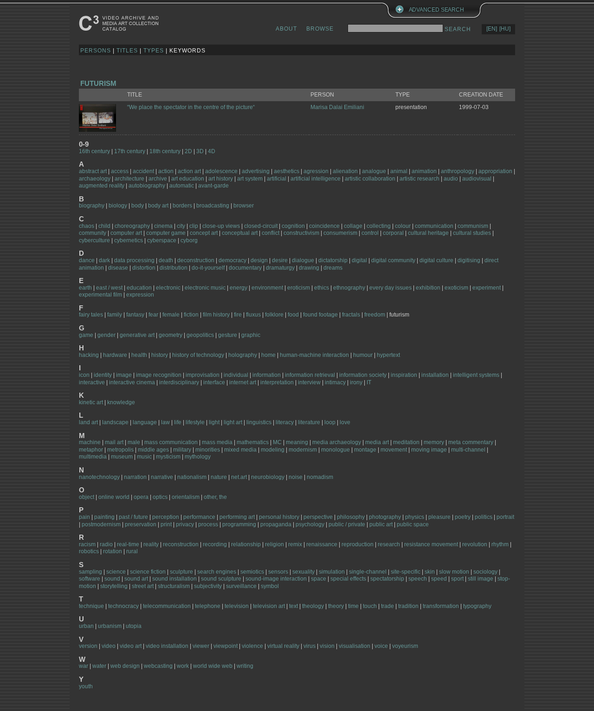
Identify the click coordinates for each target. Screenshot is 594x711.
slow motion (454, 572)
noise (296, 477)
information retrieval (310, 375)
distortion (143, 268)
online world (113, 497)
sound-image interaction (276, 578)
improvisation (203, 375)
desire (280, 260)
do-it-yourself (208, 268)
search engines (216, 572)
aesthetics (286, 171)
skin (430, 572)
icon (84, 375)
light (214, 422)
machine (90, 442)
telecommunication (167, 606)
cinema (163, 226)
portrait (505, 517)
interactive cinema (132, 382)
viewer (201, 646)
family (114, 314)
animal (398, 171)
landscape (115, 422)
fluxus (253, 314)
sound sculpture (221, 578)
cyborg (189, 240)
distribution (173, 268)
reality (151, 544)
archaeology (94, 178)
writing (245, 666)
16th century (94, 151)
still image (480, 578)
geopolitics (200, 335)
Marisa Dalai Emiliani (337, 107)
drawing (309, 268)
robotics (89, 551)
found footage (320, 314)
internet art (242, 382)
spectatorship (387, 578)
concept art (204, 233)
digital (359, 260)
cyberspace (161, 240)
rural (132, 551)
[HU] (504, 29)
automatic (181, 185)
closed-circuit (261, 226)
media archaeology (336, 442)
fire (238, 314)
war (83, 666)
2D (188, 151)
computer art (126, 233)
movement (394, 449)
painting (104, 517)
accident (143, 171)
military (182, 449)
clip (193, 226)
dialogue (303, 260)
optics (160, 497)
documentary (245, 268)
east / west (109, 287)
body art (158, 205)
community (92, 233)
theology (313, 606)
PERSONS (95, 50)
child (104, 226)
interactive (92, 382)
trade (387, 606)
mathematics (253, 442)
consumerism (340, 233)
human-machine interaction (314, 355)
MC (277, 442)
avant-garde (213, 185)
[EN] (491, 29)
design (259, 260)
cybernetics (128, 240)
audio (451, 178)
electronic (168, 287)
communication (434, 226)
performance (199, 517)
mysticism (168, 456)
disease (118, 268)
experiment (487, 287)
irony (356, 382)
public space (413, 524)
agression (316, 171)
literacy (285, 422)
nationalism (192, 477)
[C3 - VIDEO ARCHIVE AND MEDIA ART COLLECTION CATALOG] (120, 23)
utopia (134, 626)
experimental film (100, 294)
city (181, 226)
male (134, 442)
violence (252, 646)
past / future (133, 517)
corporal (393, 233)
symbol (270, 586)
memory (434, 442)
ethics (321, 287)
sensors (278, 572)
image (124, 375)
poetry (463, 517)
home (268, 355)
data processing (134, 260)
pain (84, 517)
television (237, 606)
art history (220, 178)
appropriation (495, 171)
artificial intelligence (316, 178)
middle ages (153, 449)
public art (381, 524)
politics (483, 517)
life (177, 422)
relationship (246, 544)
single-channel (368, 572)
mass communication (171, 442)
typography (477, 606)
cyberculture (94, 240)
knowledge (121, 402)
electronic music (205, 287)
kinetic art (91, 402)
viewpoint (225, 646)
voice (381, 646)
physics (414, 517)
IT (369, 382)
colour (403, 226)
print (166, 524)
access (120, 171)
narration (135, 477)
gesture (227, 335)
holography (242, 355)
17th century (129, 151)
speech (417, 578)
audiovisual (476, 178)
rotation (112, 551)
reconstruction (181, 544)
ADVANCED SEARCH (437, 9)
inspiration (404, 375)
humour (363, 355)
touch (370, 606)
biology (118, 205)
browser (243, 205)
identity (103, 375)
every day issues (390, 287)
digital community (393, 260)
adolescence (222, 171)
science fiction (148, 572)
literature (309, 422)
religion (274, 544)
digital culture (436, 260)
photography (385, 517)
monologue (335, 449)
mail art (114, 442)
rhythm (500, 544)
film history (216, 314)
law (165, 422)
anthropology (457, 171)
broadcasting (212, 205)
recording (215, 544)
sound (112, 578)
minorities (207, 449)
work (183, 666)
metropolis (120, 449)
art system (250, 178)
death (166, 260)
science (116, 572)
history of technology (198, 355)
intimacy (335, 382)
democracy (232, 260)
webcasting (158, 666)
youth (86, 686)
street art (143, 586)
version (88, 646)
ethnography (349, 287)
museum (122, 456)
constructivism (301, 233)
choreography (132, 226)
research (389, 544)
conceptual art (240, 233)
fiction (191, 314)
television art (269, 606)
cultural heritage (428, 233)
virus (309, 646)
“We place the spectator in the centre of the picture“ (191, 107)
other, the (215, 497)
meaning (297, 442)
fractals (351, 314)
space (318, 578)
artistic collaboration (370, 178)
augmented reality (101, 185)
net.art (239, 477)
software (89, 578)
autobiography (147, 185)
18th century (165, 151)
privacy (185, 524)
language (145, 422)
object (86, 497)
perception (165, 517)
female (171, 314)
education (139, 287)
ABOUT (286, 29)
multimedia (93, 456)
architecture (129, 178)
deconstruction (195, 260)
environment (267, 287)
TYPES (153, 50)
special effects (348, 578)
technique (91, 606)
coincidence (324, 226)
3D (200, 151)
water (99, 666)
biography (91, 205)
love (345, 422)
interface (214, 382)
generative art (137, 335)
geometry (170, 335)
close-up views (221, 226)
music (144, 456)
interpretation (277, 382)
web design (125, 666)
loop (330, 422)
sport (457, 578)
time (353, 606)
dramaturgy (280, 268)
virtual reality (283, 646)
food (293, 314)
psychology (310, 524)
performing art (237, 517)
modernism (303, 449)
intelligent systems (476, 375)
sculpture (181, 572)
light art (233, 422)
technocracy (123, 606)
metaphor (91, 449)
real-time (128, 544)
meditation (406, 442)
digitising (469, 260)
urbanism (110, 626)
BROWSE (320, 29)
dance (87, 260)
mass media (217, 442)
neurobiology (267, 477)
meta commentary (470, 442)
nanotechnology (99, 477)
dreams (332, 268)
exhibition (428, 287)
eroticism (298, 287)
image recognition (158, 375)
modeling (272, 449)
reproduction (358, 544)
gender (106, 335)
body (137, 205)
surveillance (241, 586)
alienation (345, 171)
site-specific (405, 572)
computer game (166, 233)
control (370, 233)
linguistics (258, 422)
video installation (167, 646)
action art (189, 171)
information (266, 375)
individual (236, 375)
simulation (332, 572)
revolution (474, 544)
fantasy (135, 314)
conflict (270, 233)
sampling (90, 572)
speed (439, 578)
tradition (408, 606)
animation (424, 171)
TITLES (127, 50)
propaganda (275, 524)
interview (309, 382)
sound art (136, 578)
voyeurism (405, 646)
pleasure (439, 517)
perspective (318, 517)
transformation (441, 606)
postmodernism (101, 524)
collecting (379, 226)
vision (327, 646)
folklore (274, 314)
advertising (256, 171)
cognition (293, 226)
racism (87, 544)
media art (377, 442)
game (86, 335)
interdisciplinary (179, 382)
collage (353, 226)
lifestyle (195, 422)
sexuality (303, 572)
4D (211, 151)
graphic (250, 335)
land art (88, 422)
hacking (89, 355)
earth (85, 287)
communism (473, 226)
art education (187, 178)
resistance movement (431, 544)
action (166, 171)
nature (219, 477)
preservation (140, 524)
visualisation (354, 646)
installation (435, 375)
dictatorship (333, 260)
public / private (347, 524)
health (139, 355)
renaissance (321, 544)
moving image (429, 449)
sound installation (174, 578)
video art (131, 646)
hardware (115, 355)
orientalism (186, 497)
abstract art (93, 171)
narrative (162, 477)
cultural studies (472, 233)
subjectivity (208, 586)
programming (240, 524)
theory (336, 606)
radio (106, 544)
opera (141, 497)
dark (104, 260)
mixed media (240, 449)
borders (182, 205)
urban (86, 626)
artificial (276, 178)
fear (153, 314)
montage (365, 449)
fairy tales (91, 314)
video (109, 646)
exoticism (456, 287)
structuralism (174, 586)
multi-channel (468, 449)
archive (157, 178)
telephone (207, 606)
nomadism (320, 477)
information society (363, 375)
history (159, 355)
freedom (374, 314)
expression (140, 294)
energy (238, 287)
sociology (485, 572)
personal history (279, 517)
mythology (198, 456)
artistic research (419, 178)
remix (295, 544)
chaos (86, 226)
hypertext (388, 355)
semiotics (252, 572)
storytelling (114, 586)
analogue (374, 171)
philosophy (351, 517)
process (208, 524)
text (293, 606)
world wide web (212, 666)
